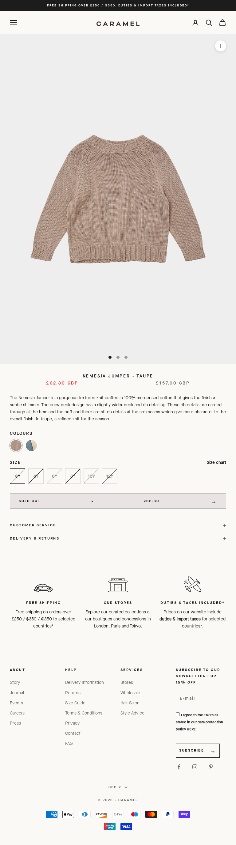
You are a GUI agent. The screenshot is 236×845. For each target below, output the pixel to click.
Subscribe (191, 750)
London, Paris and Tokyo (117, 626)
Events (16, 703)
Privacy (72, 723)
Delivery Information (84, 682)
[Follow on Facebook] (179, 767)
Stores (126, 682)
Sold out (89, 500)
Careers (17, 713)
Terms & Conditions (83, 713)
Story (15, 682)
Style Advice (132, 713)
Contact (73, 733)
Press (15, 723)
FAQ (69, 743)
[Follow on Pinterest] (211, 767)
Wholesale (130, 693)
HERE (191, 729)
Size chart (216, 462)
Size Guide (75, 703)
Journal (17, 693)
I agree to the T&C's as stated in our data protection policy (199, 722)
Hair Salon (130, 703)
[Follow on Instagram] (195, 767)
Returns (73, 693)
